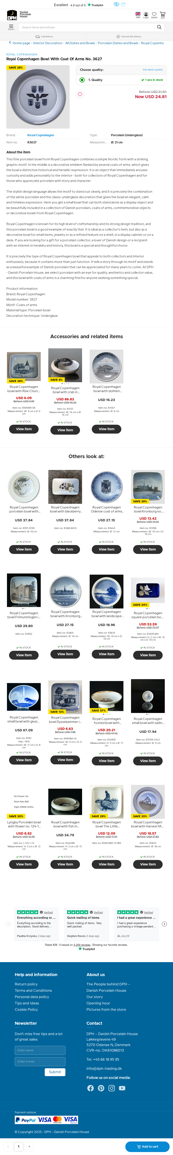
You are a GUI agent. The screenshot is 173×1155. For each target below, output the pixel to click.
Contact (94, 1023)
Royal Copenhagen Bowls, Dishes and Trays (10, 42)
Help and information (36, 975)
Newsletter (26, 1023)
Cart (163, 18)
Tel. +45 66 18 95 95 (102, 1059)
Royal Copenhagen (155, 43)
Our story (94, 997)
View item (24, 429)
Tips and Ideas (27, 1003)
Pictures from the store (106, 1009)
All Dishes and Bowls (80, 43)
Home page (21, 43)
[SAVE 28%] (38, 127)
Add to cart (150, 1146)
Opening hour (98, 1003)
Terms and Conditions (33, 990)
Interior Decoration (47, 43)
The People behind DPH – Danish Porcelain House (108, 987)
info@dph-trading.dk (104, 1068)
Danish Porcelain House (24, 14)
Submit (55, 1072)
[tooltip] (24, 389)
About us (95, 975)
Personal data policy (32, 997)
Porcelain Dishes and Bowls (118, 43)
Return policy (26, 984)
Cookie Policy (26, 1009)
